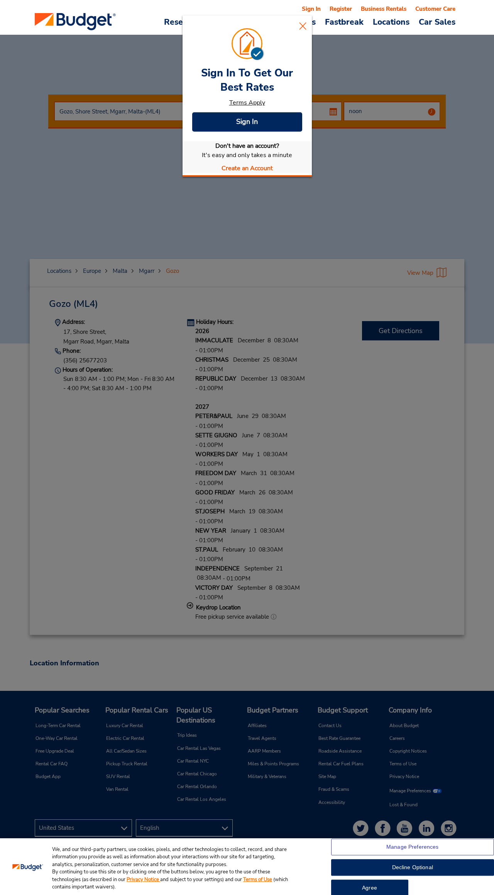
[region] (247, 866)
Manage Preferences (412, 847)
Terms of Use (257, 879)
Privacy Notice (143, 879)
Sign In (247, 121)
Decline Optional (412, 868)
